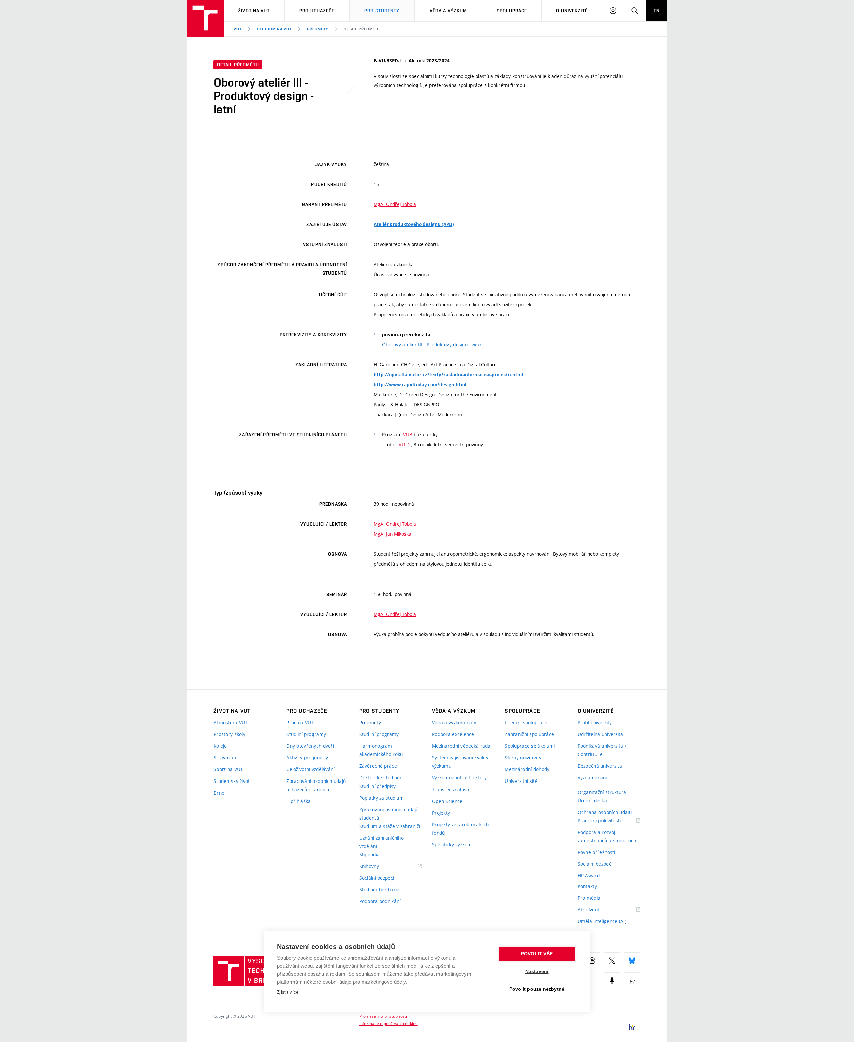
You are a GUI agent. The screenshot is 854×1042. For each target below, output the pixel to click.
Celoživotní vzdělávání (310, 769)
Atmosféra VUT (231, 722)
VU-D (404, 444)
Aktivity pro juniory (307, 757)
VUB (407, 434)
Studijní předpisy (377, 786)
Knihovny (377, 866)
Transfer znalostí (450, 789)
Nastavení (537, 971)
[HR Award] (632, 1027)
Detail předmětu (362, 29)
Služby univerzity (523, 757)
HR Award (589, 875)
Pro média (589, 898)
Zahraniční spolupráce (529, 734)
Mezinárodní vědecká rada (461, 746)
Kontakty (587, 886)
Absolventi (597, 910)
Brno (219, 793)
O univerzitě (571, 10)
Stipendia (369, 854)
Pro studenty (381, 10)
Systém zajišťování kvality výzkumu (460, 761)
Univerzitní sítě (521, 781)
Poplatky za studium (381, 798)
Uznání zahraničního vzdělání (381, 842)
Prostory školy (229, 734)
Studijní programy (306, 734)
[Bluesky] (632, 960)
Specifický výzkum (452, 844)
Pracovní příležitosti (608, 821)
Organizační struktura (602, 792)
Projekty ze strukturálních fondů (460, 828)
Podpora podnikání (380, 901)
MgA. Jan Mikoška (392, 534)
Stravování (225, 757)
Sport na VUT (228, 769)
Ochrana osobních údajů (605, 812)
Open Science (447, 801)
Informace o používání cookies (388, 1023)
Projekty (441, 813)
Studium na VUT (274, 29)
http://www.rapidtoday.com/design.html (420, 385)
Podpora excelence (453, 734)
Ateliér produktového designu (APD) (414, 224)
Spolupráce (512, 10)
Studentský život (232, 781)
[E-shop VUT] (632, 980)
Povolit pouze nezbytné (536, 989)
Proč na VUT (300, 722)
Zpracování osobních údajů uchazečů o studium (316, 785)
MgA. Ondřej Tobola (395, 204)
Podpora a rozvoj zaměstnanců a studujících (607, 836)
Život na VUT (254, 10)
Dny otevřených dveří (310, 746)
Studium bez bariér (380, 889)
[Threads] (592, 960)
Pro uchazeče (316, 10)
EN (657, 10)
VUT (238, 29)
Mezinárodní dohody (527, 769)
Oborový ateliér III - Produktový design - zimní (432, 344)
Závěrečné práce (378, 766)
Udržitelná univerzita (600, 734)
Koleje (220, 746)
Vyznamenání (592, 777)
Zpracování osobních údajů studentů (389, 813)
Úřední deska (592, 800)
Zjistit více (288, 992)
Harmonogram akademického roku (381, 750)
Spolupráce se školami (530, 746)
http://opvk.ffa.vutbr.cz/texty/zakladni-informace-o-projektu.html (448, 375)
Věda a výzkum (448, 10)
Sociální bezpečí (376, 878)
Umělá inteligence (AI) (602, 921)
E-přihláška (298, 801)
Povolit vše (537, 953)
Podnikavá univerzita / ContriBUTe (602, 750)
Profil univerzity (595, 722)
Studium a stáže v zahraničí (389, 826)
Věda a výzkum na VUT (457, 722)
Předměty (317, 29)
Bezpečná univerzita (600, 766)
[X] (612, 960)
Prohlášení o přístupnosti (383, 1016)
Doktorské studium (380, 777)
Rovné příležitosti (596, 852)
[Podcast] (612, 980)
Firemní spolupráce (526, 722)
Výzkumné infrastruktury (459, 777)
